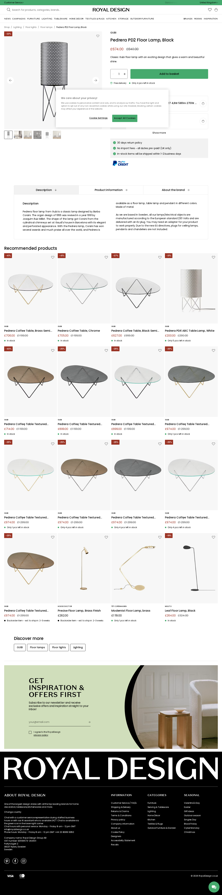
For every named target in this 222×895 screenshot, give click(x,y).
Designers (116, 836)
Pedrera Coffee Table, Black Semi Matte (134, 330)
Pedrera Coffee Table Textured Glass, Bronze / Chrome (79, 517)
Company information (122, 824)
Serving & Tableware (158, 807)
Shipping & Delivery (121, 807)
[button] (209, 2)
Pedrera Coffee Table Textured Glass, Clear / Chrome (186, 517)
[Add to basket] (203, 103)
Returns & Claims (120, 811)
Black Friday (190, 824)
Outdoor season (192, 815)
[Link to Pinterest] (7, 861)
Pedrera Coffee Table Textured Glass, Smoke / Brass (186, 424)
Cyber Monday (191, 828)
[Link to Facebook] (15, 861)
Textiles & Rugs (155, 824)
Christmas (189, 832)
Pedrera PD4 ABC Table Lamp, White (189, 330)
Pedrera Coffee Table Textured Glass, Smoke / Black (79, 424)
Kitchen (151, 820)
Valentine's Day (192, 803)
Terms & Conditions (121, 815)
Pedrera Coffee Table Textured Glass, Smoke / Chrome (132, 517)
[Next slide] (95, 80)
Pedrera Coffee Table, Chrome (79, 330)
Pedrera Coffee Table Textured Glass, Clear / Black (132, 424)
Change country (12, 812)
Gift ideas (189, 811)
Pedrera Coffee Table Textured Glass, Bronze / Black (25, 424)
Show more (159, 132)
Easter (187, 807)
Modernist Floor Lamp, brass (130, 610)
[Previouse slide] (10, 80)
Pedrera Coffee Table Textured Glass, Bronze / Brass (25, 610)
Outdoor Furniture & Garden (162, 828)
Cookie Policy (118, 832)
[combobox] (209, 2)
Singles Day (190, 820)
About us (115, 828)
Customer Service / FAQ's (124, 803)
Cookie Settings (98, 118)
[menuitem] (7, 19)
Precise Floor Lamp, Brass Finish (79, 610)
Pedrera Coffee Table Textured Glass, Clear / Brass (25, 517)
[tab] (46, 190)
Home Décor (154, 815)
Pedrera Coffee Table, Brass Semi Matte (27, 330)
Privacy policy (118, 820)
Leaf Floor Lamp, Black (180, 610)
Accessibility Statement (123, 840)
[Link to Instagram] (23, 861)
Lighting (152, 811)
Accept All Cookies (124, 118)
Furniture (152, 803)
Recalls (115, 845)
